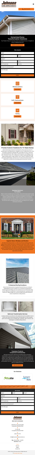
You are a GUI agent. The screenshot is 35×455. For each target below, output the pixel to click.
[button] (17, 45)
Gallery (17, 447)
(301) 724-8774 (17, 433)
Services (17, 445)
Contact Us (17, 448)
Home (17, 444)
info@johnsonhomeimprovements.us (17, 437)
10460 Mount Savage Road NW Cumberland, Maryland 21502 (17, 425)
